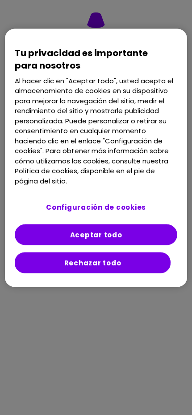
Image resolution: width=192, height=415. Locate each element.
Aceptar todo (96, 235)
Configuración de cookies (96, 207)
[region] (96, 157)
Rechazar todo (92, 263)
